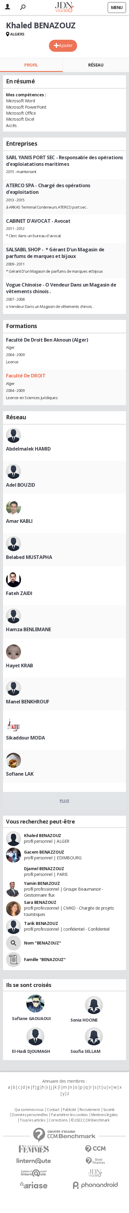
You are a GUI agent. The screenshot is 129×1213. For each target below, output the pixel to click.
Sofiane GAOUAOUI (31, 1018)
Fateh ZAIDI (19, 593)
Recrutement (90, 1110)
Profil (31, 65)
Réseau (95, 65)
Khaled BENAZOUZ (42, 835)
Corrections (58, 1120)
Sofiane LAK (19, 774)
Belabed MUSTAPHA (29, 557)
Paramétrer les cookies (69, 1115)
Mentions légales (104, 1115)
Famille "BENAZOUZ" (44, 959)
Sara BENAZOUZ (40, 902)
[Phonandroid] (95, 1185)
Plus (64, 800)
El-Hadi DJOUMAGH (31, 1051)
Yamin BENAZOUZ (42, 883)
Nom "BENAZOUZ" (42, 943)
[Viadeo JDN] (95, 1173)
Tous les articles (32, 1120)
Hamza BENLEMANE (28, 629)
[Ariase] (33, 1185)
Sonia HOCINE (84, 1020)
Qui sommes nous (29, 1110)
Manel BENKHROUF (27, 701)
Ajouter (65, 45)
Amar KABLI (19, 521)
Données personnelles (30, 1115)
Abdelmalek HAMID (28, 448)
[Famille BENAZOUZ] (13, 959)
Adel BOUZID (20, 485)
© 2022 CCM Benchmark (90, 1120)
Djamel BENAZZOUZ (44, 868)
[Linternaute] (33, 1161)
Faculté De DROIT (25, 375)
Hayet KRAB (19, 665)
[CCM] (95, 1149)
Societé (109, 1110)
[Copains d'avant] (33, 1173)
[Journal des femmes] (33, 1149)
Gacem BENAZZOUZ (44, 852)
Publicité (69, 1110)
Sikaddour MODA (25, 737)
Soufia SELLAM (85, 1051)
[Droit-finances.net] (95, 1161)
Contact (53, 1110)
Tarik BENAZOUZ (41, 923)
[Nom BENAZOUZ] (13, 943)
